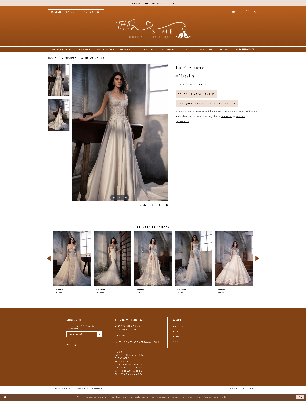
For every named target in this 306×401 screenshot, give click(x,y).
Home (52, 58)
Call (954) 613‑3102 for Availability (207, 103)
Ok (300, 397)
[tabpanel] (59, 81)
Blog (176, 341)
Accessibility (98, 388)
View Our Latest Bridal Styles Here (152, 3)
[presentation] (72, 258)
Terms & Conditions (61, 388)
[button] (236, 11)
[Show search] (255, 11)
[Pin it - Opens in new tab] (159, 204)
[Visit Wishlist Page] (247, 11)
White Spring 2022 (93, 58)
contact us (226, 116)
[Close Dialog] (5, 397)
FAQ (175, 331)
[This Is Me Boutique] (153, 28)
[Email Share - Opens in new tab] (166, 204)
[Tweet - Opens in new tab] (152, 204)
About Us (179, 326)
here (226, 397)
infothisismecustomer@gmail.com (137, 342)
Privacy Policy (81, 388)
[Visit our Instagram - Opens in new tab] (68, 344)
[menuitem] (63, 11)
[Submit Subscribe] (99, 334)
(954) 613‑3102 (123, 335)
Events (177, 336)
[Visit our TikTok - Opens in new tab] (75, 344)
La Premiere (68, 58)
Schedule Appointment (196, 94)
